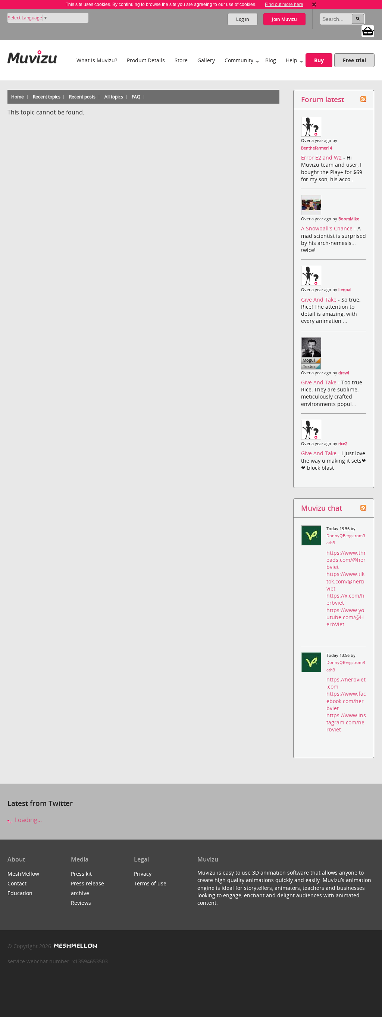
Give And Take (319, 299)
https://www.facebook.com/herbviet (346, 700)
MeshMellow (23, 873)
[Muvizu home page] (32, 55)
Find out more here (284, 4)
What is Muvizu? (96, 60)
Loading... (27, 820)
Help (291, 60)
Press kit (81, 873)
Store (181, 60)
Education (19, 893)
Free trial (354, 60)
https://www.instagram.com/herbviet (346, 722)
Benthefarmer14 (316, 148)
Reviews (81, 902)
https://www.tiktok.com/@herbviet (345, 581)
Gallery (206, 60)
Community (239, 60)
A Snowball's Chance (327, 228)
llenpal (344, 289)
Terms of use (150, 883)
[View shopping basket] (367, 30)
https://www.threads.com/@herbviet (346, 559)
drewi (343, 372)
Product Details (146, 60)
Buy (319, 60)
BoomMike (348, 218)
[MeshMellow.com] (75, 946)
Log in (242, 19)
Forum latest (322, 99)
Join (284, 19)
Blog (270, 60)
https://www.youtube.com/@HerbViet (345, 617)
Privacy (142, 873)
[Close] (314, 4)
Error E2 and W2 (322, 157)
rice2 (342, 443)
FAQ (136, 97)
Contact (16, 883)
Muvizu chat (321, 508)
